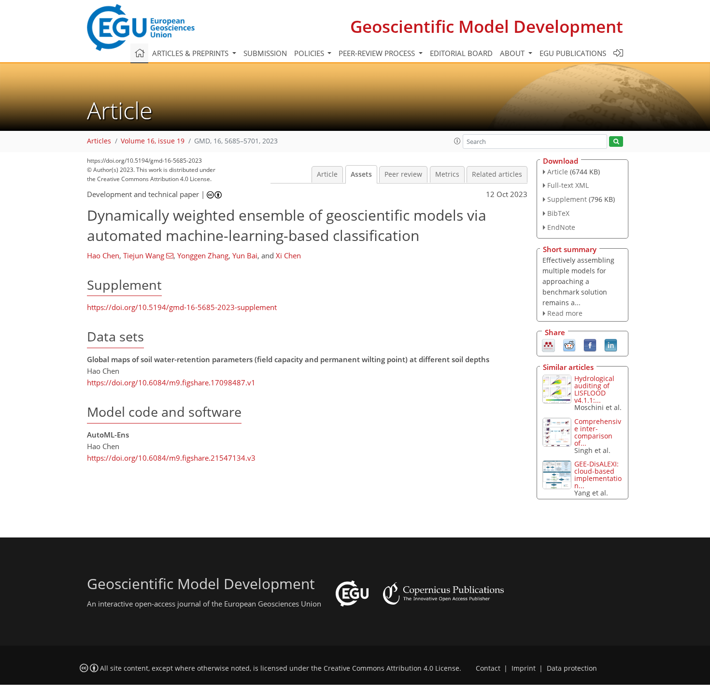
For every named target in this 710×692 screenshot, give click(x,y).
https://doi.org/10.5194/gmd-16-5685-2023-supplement (182, 307)
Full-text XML (568, 185)
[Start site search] (616, 141)
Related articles (497, 174)
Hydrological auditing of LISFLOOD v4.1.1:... (594, 389)
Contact (488, 668)
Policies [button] (310, 53)
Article (327, 174)
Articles (99, 141)
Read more (564, 313)
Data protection (572, 668)
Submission (265, 53)
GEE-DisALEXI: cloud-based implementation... (598, 474)
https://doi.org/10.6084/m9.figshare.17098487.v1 (171, 382)
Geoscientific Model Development (486, 26)
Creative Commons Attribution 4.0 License (391, 668)
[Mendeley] (548, 345)
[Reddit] (569, 345)
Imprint (523, 668)
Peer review (403, 174)
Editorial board (461, 53)
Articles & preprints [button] (191, 53)
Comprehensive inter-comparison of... (597, 432)
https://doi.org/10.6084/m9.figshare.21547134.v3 (171, 458)
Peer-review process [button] (378, 53)
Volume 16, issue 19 (153, 141)
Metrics (447, 174)
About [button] (513, 53)
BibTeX (558, 213)
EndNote (561, 227)
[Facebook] (589, 345)
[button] (457, 141)
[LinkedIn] (610, 345)
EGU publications (573, 53)
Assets (361, 174)
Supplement (567, 199)
